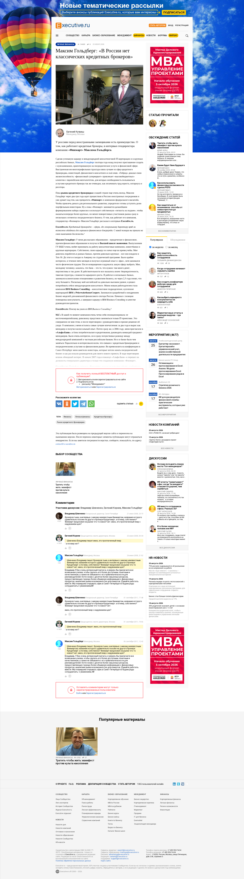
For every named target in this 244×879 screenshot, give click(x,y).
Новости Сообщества (64, 839)
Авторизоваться (84, 387)
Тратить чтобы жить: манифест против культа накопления (169, 145)
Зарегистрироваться (106, 387)
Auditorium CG (164, 382)
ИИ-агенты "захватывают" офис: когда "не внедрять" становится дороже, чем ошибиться (170, 485)
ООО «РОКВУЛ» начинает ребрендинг (164, 433)
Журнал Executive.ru (64, 810)
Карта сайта (106, 861)
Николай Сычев (164, 531)
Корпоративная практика (144, 803)
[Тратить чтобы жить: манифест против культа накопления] (77, 741)
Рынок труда (87, 806)
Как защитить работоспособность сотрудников (167, 255)
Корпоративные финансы (170, 799)
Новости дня (61, 825)
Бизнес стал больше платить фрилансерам (166, 596)
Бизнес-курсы (113, 813)
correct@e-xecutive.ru (65, 443)
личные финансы (82, 417)
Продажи (137, 813)
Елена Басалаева (165, 469)
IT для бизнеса (140, 817)
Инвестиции (165, 810)
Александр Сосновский (168, 320)
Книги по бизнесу (115, 820)
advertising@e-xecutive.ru (119, 854)
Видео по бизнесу (115, 827)
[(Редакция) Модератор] (152, 123)
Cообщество (61, 794)
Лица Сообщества (63, 799)
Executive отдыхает (63, 813)
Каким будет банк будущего (171, 165)
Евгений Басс (163, 168)
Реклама (81, 784)
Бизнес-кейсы (113, 817)
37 (86, 758)
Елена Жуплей (163, 305)
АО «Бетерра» (164, 394)
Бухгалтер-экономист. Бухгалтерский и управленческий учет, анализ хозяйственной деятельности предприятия (172, 349)
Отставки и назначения (65, 832)
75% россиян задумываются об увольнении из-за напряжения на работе (166, 567)
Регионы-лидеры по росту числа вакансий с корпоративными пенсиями (167, 583)
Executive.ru (70, 854)
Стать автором (157, 25)
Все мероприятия (167, 415)
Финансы (139, 35)
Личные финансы (64, 482)
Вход (170, 25)
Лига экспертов (62, 803)
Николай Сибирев (165, 492)
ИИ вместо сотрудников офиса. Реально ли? (169, 507)
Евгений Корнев (112, 508)
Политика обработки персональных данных (73, 861)
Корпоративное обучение (118, 799)
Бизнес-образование (103, 35)
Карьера (86, 35)
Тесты (110, 824)
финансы (67, 417)
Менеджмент (124, 35)
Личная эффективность (91, 810)
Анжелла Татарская (166, 289)
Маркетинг (138, 810)
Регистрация (181, 25)
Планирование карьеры (91, 813)
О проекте (61, 784)
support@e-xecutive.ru (119, 859)
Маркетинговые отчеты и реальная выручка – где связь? (170, 315)
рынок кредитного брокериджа (70, 422)
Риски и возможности (169, 806)
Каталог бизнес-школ (116, 831)
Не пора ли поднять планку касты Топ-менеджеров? (170, 465)
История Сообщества (64, 806)
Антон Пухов (163, 274)
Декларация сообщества (102, 784)
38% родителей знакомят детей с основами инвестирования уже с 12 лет (166, 607)
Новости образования (64, 835)
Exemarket (138, 820)
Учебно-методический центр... (171, 341)
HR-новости (60, 842)
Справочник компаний (91, 820)
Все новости (167, 448)
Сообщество (72, 35)
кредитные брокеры (103, 417)
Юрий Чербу (162, 150)
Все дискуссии (167, 548)
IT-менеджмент (140, 806)
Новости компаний (63, 828)
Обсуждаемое (177, 240)
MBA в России (113, 803)
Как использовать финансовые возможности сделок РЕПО (170, 185)
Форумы (162, 35)
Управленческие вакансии (93, 817)
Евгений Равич (163, 190)
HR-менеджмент (88, 799)
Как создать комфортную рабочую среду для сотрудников (170, 284)
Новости (151, 35)
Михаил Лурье (163, 215)
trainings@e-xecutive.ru (129, 852)
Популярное (156, 240)
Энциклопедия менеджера (145, 824)
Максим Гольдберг (132, 508)
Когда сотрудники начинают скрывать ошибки (171, 269)
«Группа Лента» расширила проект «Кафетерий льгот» (162, 441)
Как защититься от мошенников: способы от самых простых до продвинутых (169, 208)
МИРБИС (173, 35)
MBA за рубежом (114, 806)
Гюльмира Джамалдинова (169, 260)
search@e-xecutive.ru (126, 850)
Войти (79, 693)
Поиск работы (87, 803)
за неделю (158, 247)
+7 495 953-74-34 (174, 850)
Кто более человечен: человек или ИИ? (168, 527)
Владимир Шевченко (91, 508)
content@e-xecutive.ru (118, 857)
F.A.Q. (71, 784)
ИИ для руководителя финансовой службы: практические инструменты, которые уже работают (172, 402)
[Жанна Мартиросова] (162, 123)
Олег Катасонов (164, 511)
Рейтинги (111, 810)
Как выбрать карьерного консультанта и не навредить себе (169, 299)
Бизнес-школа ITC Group (168, 360)
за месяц (173, 247)
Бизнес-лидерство (141, 799)
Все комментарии (167, 231)
